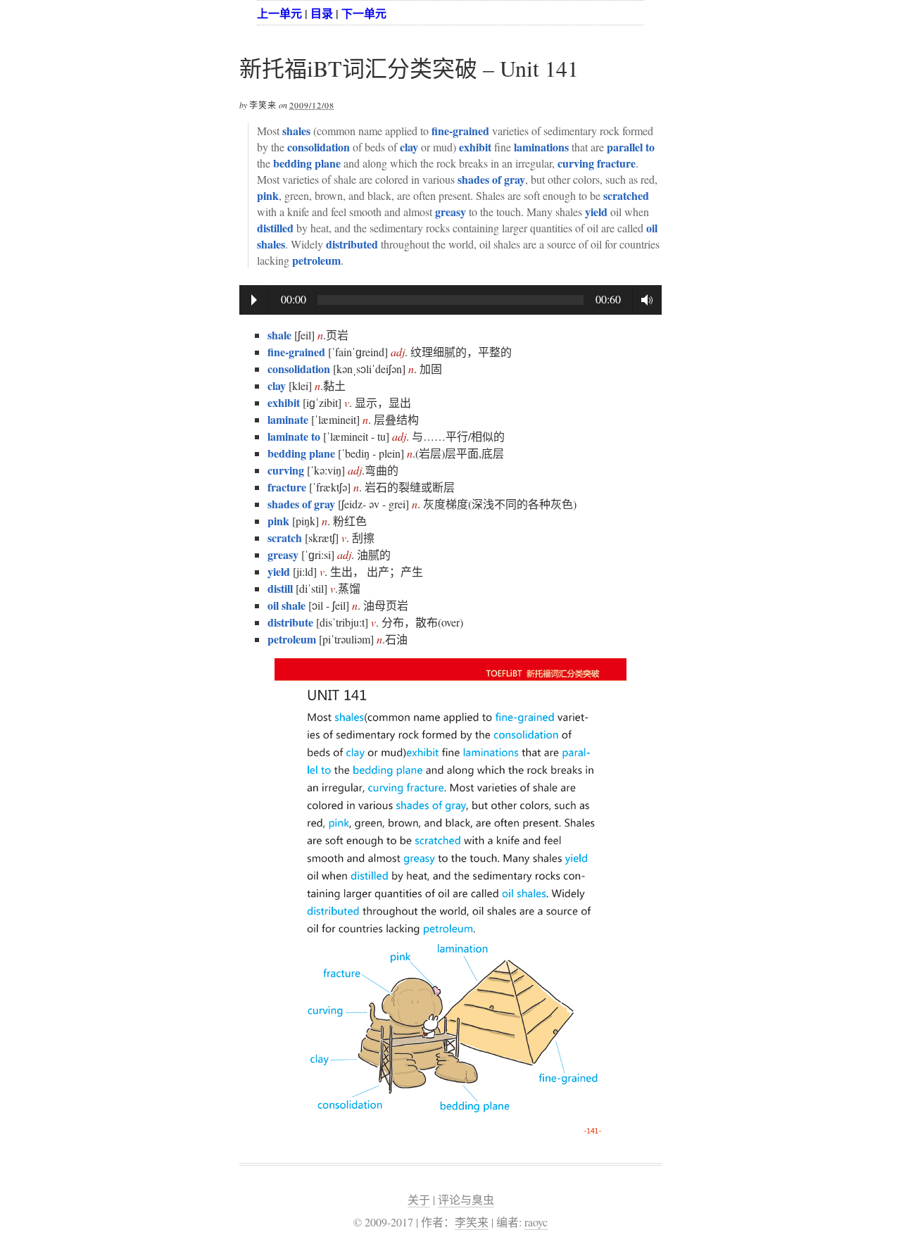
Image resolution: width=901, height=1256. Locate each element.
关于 (419, 1199)
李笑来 (472, 1221)
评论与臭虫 (466, 1199)
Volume (643, 300)
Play (254, 300)
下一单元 (363, 13)
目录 (321, 13)
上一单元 (279, 13)
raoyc (536, 1221)
